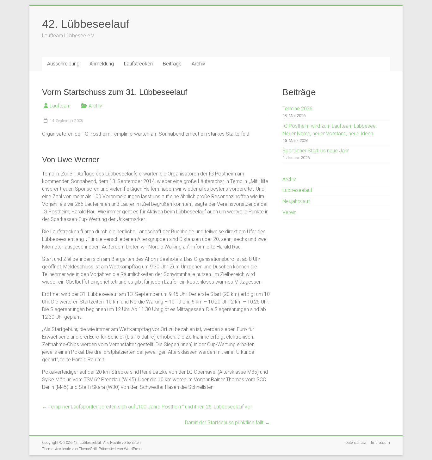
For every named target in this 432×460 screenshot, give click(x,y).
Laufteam (60, 106)
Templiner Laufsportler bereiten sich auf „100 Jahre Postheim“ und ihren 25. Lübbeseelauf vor (147, 407)
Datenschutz (355, 442)
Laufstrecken (138, 64)
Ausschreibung (63, 64)
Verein (289, 212)
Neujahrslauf (296, 201)
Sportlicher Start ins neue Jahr (315, 151)
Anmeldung (101, 64)
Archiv (198, 64)
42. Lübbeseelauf (85, 23)
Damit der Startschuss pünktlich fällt (227, 423)
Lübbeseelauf (297, 190)
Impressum (380, 442)
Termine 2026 (297, 109)
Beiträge (172, 64)
